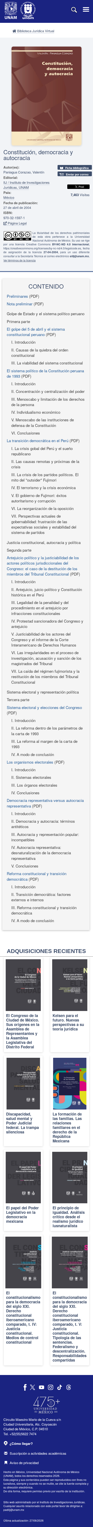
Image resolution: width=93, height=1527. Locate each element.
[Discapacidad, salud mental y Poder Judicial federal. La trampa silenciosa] (23, 1101)
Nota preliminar (20, 303)
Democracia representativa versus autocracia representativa (45, 802)
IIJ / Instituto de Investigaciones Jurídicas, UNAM (26, 184)
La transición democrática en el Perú (37, 440)
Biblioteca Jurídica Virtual (35, 30)
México (8, 197)
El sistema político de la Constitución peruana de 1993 (45, 373)
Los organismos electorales (30, 762)
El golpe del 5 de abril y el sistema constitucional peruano (36, 331)
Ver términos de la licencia (19, 260)
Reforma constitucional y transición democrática (36, 876)
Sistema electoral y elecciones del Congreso (44, 707)
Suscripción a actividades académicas (38, 1453)
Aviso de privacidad (24, 1462)
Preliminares (17, 296)
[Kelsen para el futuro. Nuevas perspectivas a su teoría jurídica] (69, 1004)
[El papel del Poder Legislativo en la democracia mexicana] (23, 1190)
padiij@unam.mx (13, 1510)
